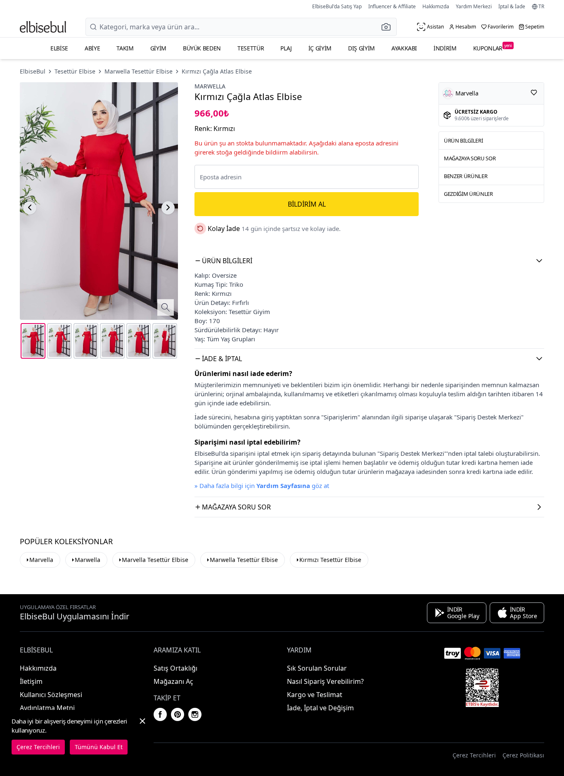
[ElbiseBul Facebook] (160, 714)
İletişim (31, 681)
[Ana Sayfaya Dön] (43, 27)
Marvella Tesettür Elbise (155, 560)
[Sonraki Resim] (168, 207)
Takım (124, 48)
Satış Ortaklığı (175, 668)
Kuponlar (492, 47)
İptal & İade (511, 6)
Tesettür (250, 48)
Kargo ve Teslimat (314, 694)
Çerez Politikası (523, 755)
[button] (388, 27)
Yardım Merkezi (474, 6)
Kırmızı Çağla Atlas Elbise (217, 71)
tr (541, 6)
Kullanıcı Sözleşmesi (51, 694)
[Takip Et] (534, 92)
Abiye (92, 48)
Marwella (209, 86)
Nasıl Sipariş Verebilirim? (325, 681)
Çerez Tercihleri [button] (474, 755)
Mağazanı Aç (173, 681)
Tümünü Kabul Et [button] (99, 747)
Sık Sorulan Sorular (317, 668)
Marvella (41, 560)
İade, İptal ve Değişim (320, 707)
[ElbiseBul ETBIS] (482, 687)
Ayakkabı (404, 48)
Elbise (59, 48)
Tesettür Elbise (75, 71)
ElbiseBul (32, 71)
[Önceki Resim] (29, 207)
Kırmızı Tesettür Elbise (330, 560)
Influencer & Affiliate (392, 6)
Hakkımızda (435, 6)
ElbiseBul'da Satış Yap (337, 6)
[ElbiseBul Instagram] (194, 714)
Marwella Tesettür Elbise (138, 71)
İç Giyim (320, 48)
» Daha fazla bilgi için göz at (261, 485)
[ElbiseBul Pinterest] (177, 714)
